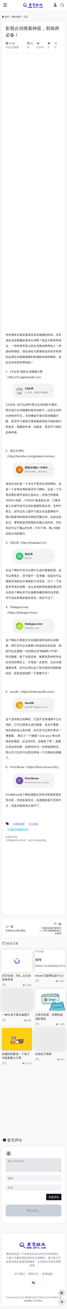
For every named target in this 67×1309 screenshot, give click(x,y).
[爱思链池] (33, 5)
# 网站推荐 (18, 824)
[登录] (55, 5)
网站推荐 (16, 16)
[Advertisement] (33, 194)
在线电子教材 (43, 1054)
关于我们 (20, 1273)
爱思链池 (29, 1297)
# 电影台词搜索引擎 (18, 829)
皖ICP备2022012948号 (46, 1297)
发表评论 (54, 1197)
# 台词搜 (33, 824)
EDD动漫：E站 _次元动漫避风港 (16, 977)
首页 (7, 16)
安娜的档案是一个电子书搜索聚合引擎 (16, 1056)
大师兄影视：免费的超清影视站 (49, 1016)
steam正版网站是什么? (49, 975)
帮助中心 (33, 1273)
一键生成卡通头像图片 (16, 1014)
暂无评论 (14, 1140)
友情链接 (47, 1273)
